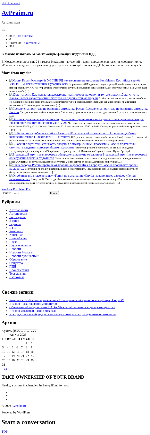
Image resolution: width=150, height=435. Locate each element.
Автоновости (18, 213)
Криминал (16, 234)
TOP (5, 431)
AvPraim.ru (17, 12)
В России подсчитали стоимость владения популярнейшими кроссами (72, 145)
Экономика (16, 277)
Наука (13, 241)
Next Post (25, 189)
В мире (14, 220)
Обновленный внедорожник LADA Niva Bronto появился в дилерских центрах (62, 307)
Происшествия (19, 270)
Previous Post (10, 189)
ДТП (12, 227)
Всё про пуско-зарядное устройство (33, 303)
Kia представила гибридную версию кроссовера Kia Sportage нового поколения (62, 314)
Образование (18, 259)
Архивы (7, 331)
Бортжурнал (17, 217)
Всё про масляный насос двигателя (32, 310)
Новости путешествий (24, 256)
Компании (16, 231)
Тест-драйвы (17, 273)
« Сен (5, 368)
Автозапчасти (18, 210)
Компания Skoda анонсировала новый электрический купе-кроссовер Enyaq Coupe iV (66, 300)
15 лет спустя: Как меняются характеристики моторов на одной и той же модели (74, 96)
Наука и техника (20, 245)
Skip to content (11, 3)
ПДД (12, 266)
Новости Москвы (21, 252)
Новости (15, 249)
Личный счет (18, 238)
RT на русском (23, 35)
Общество (16, 263)
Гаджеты (15, 224)
